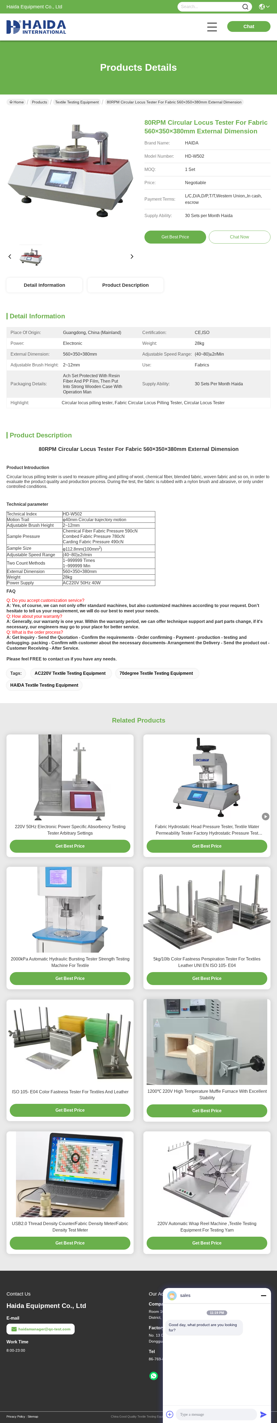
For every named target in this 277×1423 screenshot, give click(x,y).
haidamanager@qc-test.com (44, 1329)
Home (19, 102)
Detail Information (44, 285)
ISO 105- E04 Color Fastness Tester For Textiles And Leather (70, 1092)
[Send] (263, 1414)
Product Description (125, 285)
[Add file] (170, 1414)
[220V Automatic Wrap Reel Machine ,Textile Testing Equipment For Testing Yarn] (207, 1174)
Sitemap (33, 1416)
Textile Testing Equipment (77, 102)
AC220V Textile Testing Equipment (70, 673)
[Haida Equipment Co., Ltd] (36, 27)
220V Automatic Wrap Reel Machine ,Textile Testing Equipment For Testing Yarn (206, 1226)
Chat (248, 26)
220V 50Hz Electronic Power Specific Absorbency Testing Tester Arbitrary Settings (70, 829)
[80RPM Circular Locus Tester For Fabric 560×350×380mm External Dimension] (70, 176)
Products (39, 102)
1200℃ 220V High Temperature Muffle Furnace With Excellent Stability (207, 1094)
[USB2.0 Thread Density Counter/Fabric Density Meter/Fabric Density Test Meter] (70, 1174)
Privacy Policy (15, 1416)
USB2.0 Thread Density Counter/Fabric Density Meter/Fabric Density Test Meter (70, 1226)
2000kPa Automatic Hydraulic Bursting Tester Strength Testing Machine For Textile (70, 962)
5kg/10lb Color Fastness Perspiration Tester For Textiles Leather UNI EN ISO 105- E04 (206, 962)
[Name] (245, 7)
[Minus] (263, 1295)
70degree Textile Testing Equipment (156, 673)
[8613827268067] (154, 1376)
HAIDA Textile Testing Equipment (44, 685)
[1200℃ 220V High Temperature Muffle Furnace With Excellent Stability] (207, 1042)
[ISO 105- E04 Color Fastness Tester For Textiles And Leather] (70, 1042)
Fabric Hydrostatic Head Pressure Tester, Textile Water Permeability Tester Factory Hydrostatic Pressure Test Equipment (207, 830)
